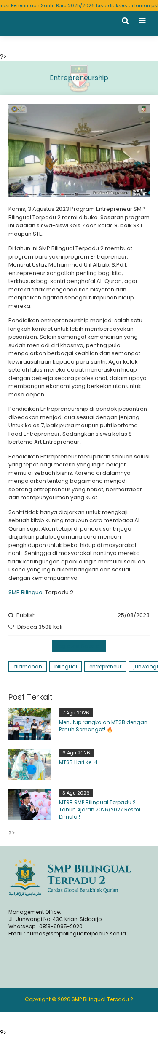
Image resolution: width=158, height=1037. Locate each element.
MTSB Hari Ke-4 (78, 762)
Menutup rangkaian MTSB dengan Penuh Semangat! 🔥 (103, 726)
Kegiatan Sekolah (79, 646)
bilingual (65, 666)
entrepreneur (105, 666)
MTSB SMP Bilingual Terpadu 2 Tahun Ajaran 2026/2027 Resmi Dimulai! (99, 809)
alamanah (27, 666)
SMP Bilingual (26, 592)
